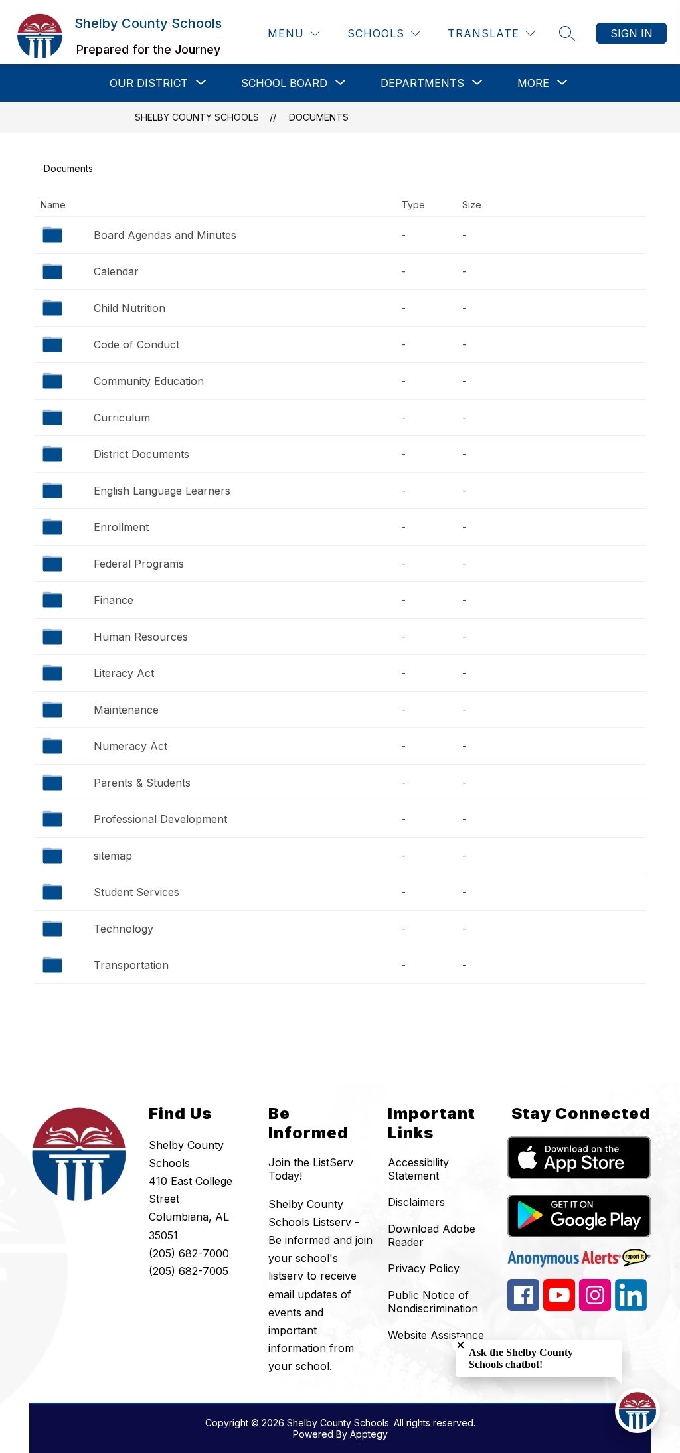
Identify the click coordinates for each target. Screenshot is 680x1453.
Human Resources (141, 636)
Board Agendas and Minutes (165, 235)
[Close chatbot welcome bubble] (460, 1345)
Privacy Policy (424, 1268)
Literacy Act (124, 673)
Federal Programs (139, 563)
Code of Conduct (136, 344)
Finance (113, 600)
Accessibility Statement (418, 1169)
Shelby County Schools (197, 117)
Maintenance (126, 709)
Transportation (131, 965)
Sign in (631, 33)
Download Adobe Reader (431, 1235)
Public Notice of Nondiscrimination (433, 1301)
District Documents (141, 454)
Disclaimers (416, 1202)
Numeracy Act (130, 746)
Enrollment (121, 527)
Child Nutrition (129, 308)
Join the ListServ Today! (310, 1169)
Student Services (136, 892)
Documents (319, 117)
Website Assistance (436, 1334)
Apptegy (369, 1434)
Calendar (116, 271)
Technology (123, 928)
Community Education (149, 381)
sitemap (113, 855)
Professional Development (160, 819)
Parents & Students (142, 782)
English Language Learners (162, 490)
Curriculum (122, 417)
